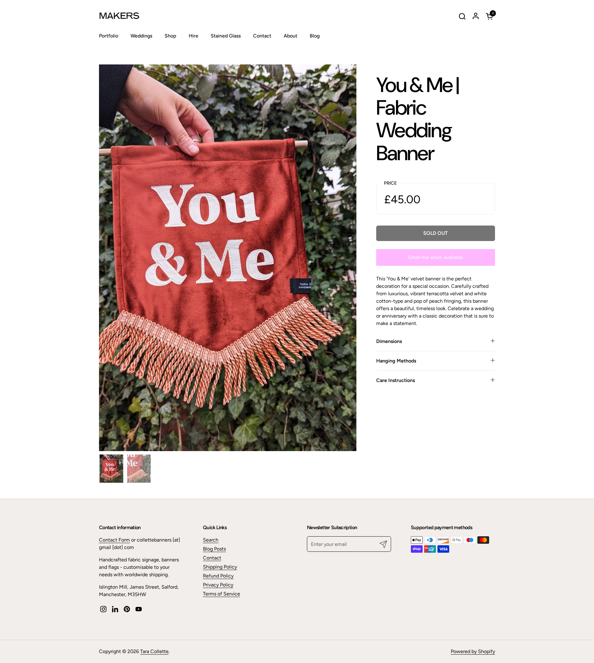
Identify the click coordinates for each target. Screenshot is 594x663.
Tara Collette (154, 651)
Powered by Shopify (473, 651)
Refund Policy (218, 576)
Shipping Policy (220, 567)
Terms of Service (221, 594)
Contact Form (114, 540)
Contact (212, 558)
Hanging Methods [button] (396, 361)
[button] (462, 16)
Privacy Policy (218, 585)
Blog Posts (214, 549)
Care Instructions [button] (395, 380)
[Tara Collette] (137, 16)
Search (210, 540)
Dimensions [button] (389, 341)
